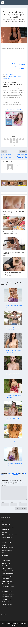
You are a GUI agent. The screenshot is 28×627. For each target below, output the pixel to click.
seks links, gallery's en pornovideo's (13, 473)
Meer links (4, 614)
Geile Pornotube (6, 560)
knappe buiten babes (13, 473)
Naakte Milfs (5, 607)
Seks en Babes (22, 623)
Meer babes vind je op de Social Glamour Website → (14, 63)
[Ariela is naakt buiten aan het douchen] (13, 370)
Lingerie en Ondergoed (7, 573)
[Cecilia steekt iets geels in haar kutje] (13, 438)
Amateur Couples (6, 542)
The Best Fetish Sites (7, 547)
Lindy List (4, 545)
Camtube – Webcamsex (8, 586)
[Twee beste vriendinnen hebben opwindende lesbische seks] (14, 223)
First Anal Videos (6, 524)
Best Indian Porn (6, 563)
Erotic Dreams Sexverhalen (9, 558)
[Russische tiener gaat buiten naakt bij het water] (13, 302)
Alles (20, 19)
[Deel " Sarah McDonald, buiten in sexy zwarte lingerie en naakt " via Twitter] (8, 138)
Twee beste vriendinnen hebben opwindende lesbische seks (11, 232)
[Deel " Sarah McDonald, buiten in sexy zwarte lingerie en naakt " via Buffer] (22, 138)
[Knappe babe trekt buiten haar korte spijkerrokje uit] (13, 324)
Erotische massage (7, 576)
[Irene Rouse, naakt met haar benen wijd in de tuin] (13, 392)
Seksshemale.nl (6, 578)
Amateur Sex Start (7, 522)
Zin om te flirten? (14, 110)
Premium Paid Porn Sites (8, 594)
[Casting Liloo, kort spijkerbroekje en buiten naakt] (13, 347)
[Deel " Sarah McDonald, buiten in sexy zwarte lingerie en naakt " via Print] (16, 141)
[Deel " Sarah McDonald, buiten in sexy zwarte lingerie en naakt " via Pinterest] (16, 138)
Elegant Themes (12, 623)
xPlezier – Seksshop (7, 550)
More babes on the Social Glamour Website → (15, 67)
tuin (9, 78)
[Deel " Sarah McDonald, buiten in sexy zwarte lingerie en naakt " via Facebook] (5, 138)
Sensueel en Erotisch (7, 537)
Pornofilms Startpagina (8, 571)
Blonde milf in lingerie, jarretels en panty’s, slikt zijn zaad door (12, 273)
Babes (22, 19)
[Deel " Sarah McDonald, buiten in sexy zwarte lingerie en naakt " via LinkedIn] (19, 138)
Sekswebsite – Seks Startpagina (10, 534)
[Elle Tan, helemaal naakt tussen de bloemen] (13, 460)
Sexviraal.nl (5, 565)
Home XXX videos (6, 540)
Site (20, 502)
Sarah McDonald (9, 74)
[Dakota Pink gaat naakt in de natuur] (13, 415)
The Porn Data (5, 602)
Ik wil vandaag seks (7, 581)
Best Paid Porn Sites (7, 596)
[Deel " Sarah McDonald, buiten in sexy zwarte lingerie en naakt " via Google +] (11, 138)
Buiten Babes (14, 21)
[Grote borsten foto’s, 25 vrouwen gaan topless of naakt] (14, 202)
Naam (3, 502)
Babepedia (4, 553)
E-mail (12, 502)
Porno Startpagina (7, 568)
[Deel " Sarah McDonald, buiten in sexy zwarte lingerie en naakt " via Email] (14, 141)
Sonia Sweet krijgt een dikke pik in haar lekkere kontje (13, 253)
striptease (5, 78)
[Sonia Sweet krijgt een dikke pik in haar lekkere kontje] (14, 243)
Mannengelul (5, 529)
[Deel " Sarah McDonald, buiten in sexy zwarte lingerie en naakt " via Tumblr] (14, 138)
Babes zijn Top (14, 19)
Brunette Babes (7, 21)
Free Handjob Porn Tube (8, 527)
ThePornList (5, 555)
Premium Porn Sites (7, 591)
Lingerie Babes (21, 21)
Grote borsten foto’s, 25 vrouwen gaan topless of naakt (13, 212)
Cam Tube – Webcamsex (8, 583)
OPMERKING (4, 485)
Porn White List (6, 589)
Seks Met (4, 532)
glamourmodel (9, 76)
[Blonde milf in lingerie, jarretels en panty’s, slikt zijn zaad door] (14, 264)
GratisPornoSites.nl (7, 604)
